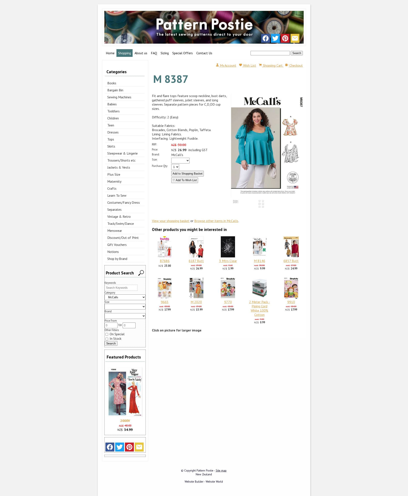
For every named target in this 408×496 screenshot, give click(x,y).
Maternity (114, 181)
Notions (113, 251)
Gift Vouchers (117, 244)
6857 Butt (291, 261)
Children (113, 118)
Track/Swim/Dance (120, 223)
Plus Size (113, 174)
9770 (228, 302)
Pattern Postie (205, 470)
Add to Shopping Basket (188, 173)
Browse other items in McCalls (216, 221)
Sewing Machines (119, 97)
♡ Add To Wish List (185, 180)
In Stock (115, 338)
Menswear (114, 230)
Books (111, 83)
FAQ (154, 53)
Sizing (165, 53)
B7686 (165, 261)
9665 (165, 302)
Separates (114, 209)
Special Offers (182, 53)
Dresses (113, 132)
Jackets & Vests (118, 167)
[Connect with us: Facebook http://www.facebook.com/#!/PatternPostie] (265, 39)
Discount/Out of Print (123, 237)
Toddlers (113, 111)
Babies (112, 104)
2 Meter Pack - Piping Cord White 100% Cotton (259, 308)
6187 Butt (196, 261)
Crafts (111, 188)
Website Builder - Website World (204, 481)
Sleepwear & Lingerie (122, 153)
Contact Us (204, 53)
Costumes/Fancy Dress (123, 202)
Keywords (110, 283)
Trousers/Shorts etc (121, 160)
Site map (221, 470)
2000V (125, 421)
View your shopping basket (171, 221)
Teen (110, 125)
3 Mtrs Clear (228, 261)
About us (141, 53)
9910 (291, 302)
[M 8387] (267, 196)
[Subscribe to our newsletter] (294, 39)
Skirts (111, 146)
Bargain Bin (115, 90)
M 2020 (196, 302)
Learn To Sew (116, 195)
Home (110, 53)
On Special (117, 334)
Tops (110, 139)
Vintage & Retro (119, 216)
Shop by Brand (117, 259)
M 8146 (259, 261)
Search (296, 53)
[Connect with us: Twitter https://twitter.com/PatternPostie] (275, 39)
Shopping (124, 53)
